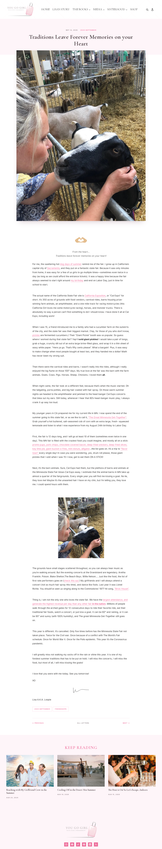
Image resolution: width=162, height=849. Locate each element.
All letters (83, 723)
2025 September (88, 30)
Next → (126, 723)
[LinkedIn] (90, 844)
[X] (96, 844)
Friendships (61, 709)
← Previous (38, 723)
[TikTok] (78, 844)
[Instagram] (66, 844)
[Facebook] (72, 844)
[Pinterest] (84, 844)
